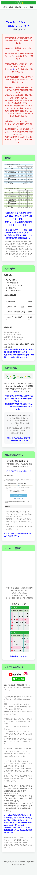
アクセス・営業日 (28, 7)
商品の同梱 (18, 7)
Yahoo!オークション (17, 22)
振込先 (11, 7)
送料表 (5, 7)
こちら (13, 69)
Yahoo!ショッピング (18, 25)
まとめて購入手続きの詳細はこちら (18, 471)
